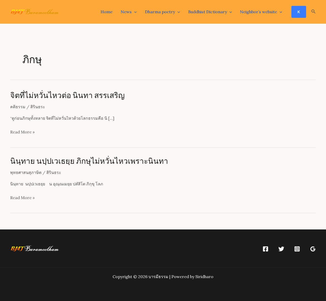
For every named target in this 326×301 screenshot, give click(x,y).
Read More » (22, 132)
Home (107, 11)
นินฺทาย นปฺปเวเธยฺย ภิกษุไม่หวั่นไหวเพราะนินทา (89, 160)
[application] (134, 12)
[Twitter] (281, 249)
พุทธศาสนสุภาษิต (26, 172)
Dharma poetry (160, 11)
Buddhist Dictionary (207, 11)
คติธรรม (17, 106)
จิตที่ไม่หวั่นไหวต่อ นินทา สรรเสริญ (67, 95)
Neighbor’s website (258, 11)
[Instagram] (297, 249)
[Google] (313, 249)
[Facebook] (265, 249)
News (126, 11)
